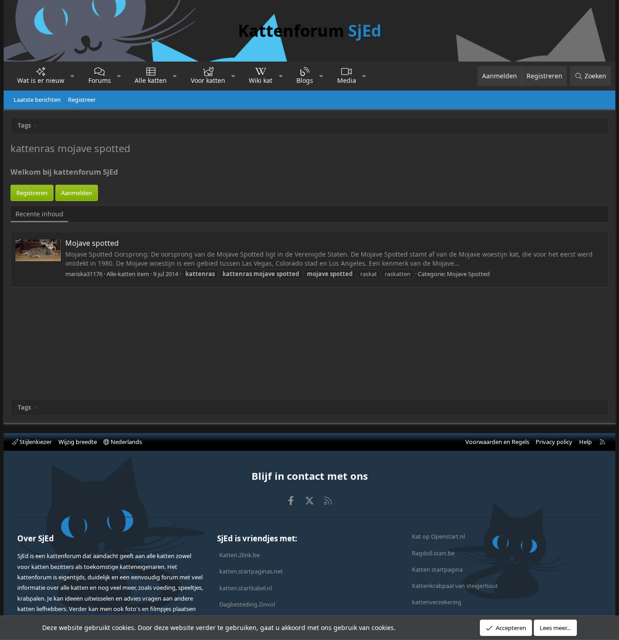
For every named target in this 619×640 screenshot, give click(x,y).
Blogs (304, 80)
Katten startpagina (437, 569)
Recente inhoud (39, 214)
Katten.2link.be (239, 555)
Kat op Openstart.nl (438, 536)
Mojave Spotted (468, 274)
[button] (72, 76)
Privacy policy (554, 442)
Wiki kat (260, 80)
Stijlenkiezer (35, 442)
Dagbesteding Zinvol (247, 604)
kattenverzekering (436, 602)
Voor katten (208, 80)
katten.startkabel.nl (245, 588)
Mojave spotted (92, 243)
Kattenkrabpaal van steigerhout (455, 586)
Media (346, 80)
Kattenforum (310, 30)
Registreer (82, 100)
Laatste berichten (37, 100)
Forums (99, 80)
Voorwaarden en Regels (497, 442)
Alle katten (151, 80)
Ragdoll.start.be (433, 553)
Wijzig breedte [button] (77, 442)
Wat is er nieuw (40, 80)
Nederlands (125, 442)
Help (585, 442)
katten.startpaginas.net (251, 571)
